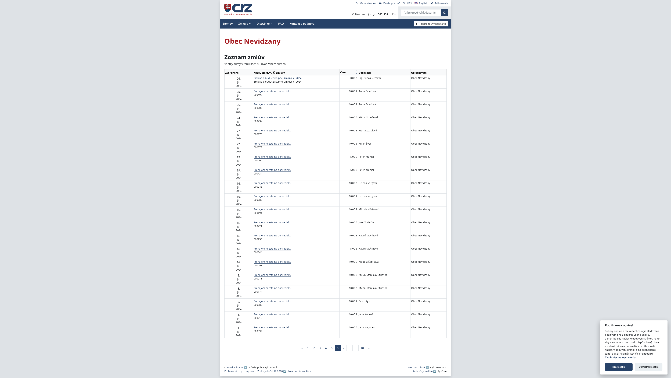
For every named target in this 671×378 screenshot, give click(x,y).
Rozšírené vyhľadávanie (432, 23)
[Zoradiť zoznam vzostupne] (356, 71)
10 (362, 348)
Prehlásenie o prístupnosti (239, 371)
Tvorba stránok (416, 367)
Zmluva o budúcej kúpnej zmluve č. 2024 (277, 78)
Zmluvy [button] (243, 24)
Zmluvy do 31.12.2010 (270, 371)
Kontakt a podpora (302, 24)
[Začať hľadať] (444, 12)
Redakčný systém (423, 371)
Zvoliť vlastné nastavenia (620, 357)
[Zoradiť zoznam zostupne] (356, 73)
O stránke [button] (263, 24)
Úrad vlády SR (235, 367)
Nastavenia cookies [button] (299, 371)
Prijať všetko (619, 366)
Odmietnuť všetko (649, 366)
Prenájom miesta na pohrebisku (272, 91)
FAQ (281, 24)
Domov (228, 24)
